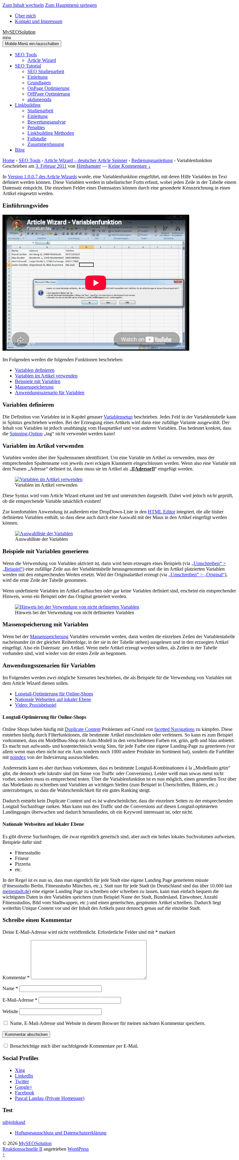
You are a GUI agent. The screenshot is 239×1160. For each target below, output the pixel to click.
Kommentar (16, 977)
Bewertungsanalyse (46, 121)
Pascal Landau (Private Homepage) (49, 1098)
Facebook (24, 1092)
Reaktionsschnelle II (22, 1149)
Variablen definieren (34, 370)
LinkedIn (24, 1075)
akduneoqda (39, 99)
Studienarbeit (40, 110)
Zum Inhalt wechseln (23, 5)
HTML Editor (161, 511)
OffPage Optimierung (48, 93)
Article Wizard (41, 60)
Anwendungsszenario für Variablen (49, 392)
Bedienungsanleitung (152, 160)
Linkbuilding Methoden (50, 133)
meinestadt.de (15, 891)
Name (10, 988)
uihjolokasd (13, 1122)
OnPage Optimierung (48, 88)
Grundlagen (39, 82)
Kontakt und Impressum (38, 21)
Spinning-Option (26, 433)
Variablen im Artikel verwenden (46, 375)
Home (8, 160)
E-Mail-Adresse (19, 1000)
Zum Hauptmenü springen (71, 5)
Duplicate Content (83, 729)
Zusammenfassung (45, 144)
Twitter (22, 1081)
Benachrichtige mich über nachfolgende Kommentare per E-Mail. (73, 1046)
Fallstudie (36, 138)
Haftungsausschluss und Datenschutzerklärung (60, 1132)
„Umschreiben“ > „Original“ (196, 574)
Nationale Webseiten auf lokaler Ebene (53, 699)
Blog (20, 149)
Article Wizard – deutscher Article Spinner (85, 160)
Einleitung (37, 77)
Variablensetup (118, 416)
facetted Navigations (174, 729)
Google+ (23, 1087)
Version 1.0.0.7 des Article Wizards (42, 176)
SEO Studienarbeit (45, 71)
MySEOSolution (18, 32)
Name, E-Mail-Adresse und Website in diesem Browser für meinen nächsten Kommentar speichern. (107, 1023)
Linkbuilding (27, 105)
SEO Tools (26, 54)
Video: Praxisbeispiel (35, 705)
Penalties (36, 127)
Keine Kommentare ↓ (129, 166)
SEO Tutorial (28, 65)
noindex (18, 757)
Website (10, 1011)
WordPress (78, 1149)
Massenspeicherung (34, 387)
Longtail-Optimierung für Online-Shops (54, 693)
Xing (20, 1070)
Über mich (25, 15)
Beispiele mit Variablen (37, 381)
